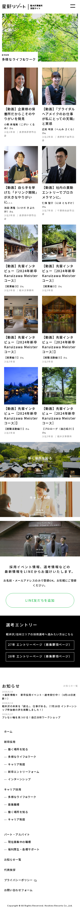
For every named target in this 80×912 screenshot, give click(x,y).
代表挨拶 (10, 870)
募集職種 (14, 804)
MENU (73, 6)
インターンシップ (19, 779)
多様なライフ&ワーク (22, 757)
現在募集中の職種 (19, 842)
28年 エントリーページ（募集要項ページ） (40, 656)
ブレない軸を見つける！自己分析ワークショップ (31, 717)
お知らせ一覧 (70, 685)
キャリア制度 (16, 764)
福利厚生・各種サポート (24, 849)
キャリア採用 (12, 789)
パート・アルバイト (17, 834)
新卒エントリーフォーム (23, 772)
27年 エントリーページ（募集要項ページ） (40, 644)
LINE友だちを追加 (40, 600)
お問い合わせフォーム (18, 890)
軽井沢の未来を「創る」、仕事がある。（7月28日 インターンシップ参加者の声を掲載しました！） (39, 707)
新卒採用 (10, 742)
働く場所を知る (18, 749)
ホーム (8, 731)
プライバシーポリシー (18, 880)
